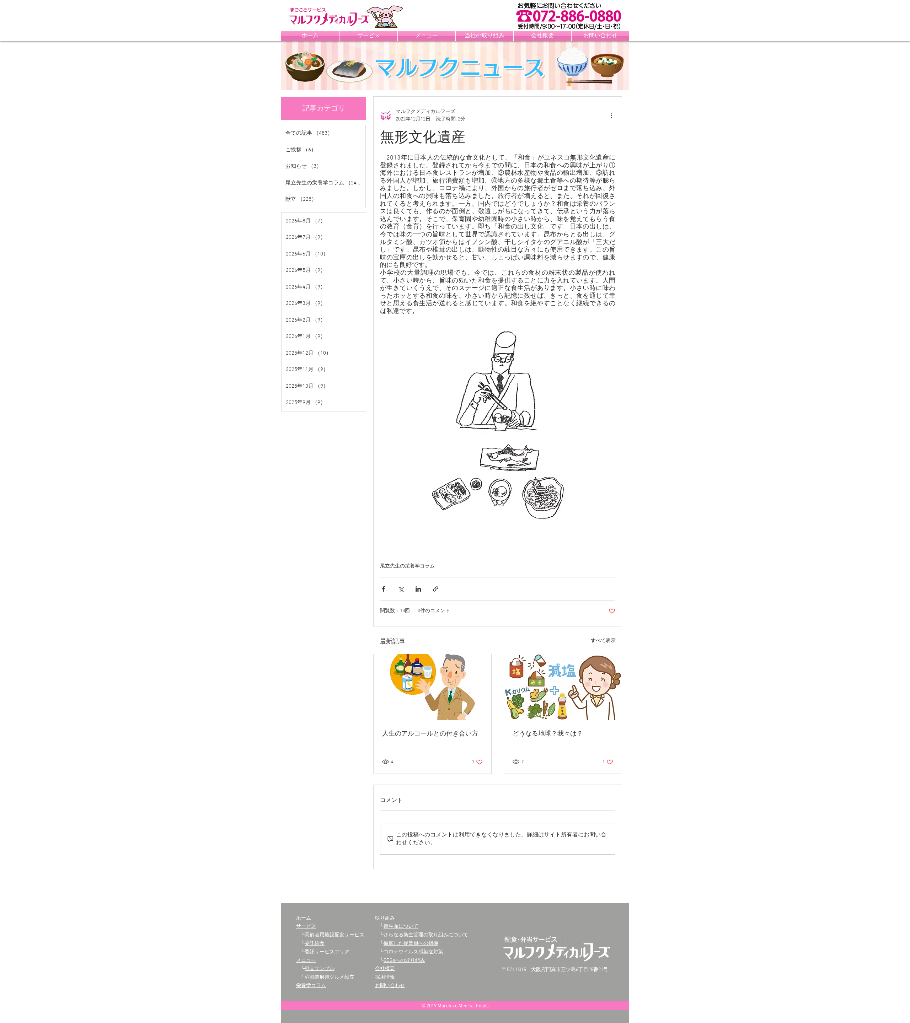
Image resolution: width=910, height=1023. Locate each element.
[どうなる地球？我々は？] (563, 687)
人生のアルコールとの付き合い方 (430, 734)
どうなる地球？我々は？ (548, 734)
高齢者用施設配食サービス (334, 935)
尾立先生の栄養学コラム (407, 566)
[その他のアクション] (611, 115)
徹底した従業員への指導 (411, 944)
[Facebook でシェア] (383, 589)
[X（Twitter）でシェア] (400, 589)
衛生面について (401, 927)
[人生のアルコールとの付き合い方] (432, 687)
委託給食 (315, 944)
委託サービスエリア (327, 952)
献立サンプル (319, 969)
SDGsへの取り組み (404, 961)
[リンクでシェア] (435, 589)
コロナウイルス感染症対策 (413, 952)
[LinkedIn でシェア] (418, 589)
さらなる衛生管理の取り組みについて (426, 935)
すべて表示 (603, 641)
